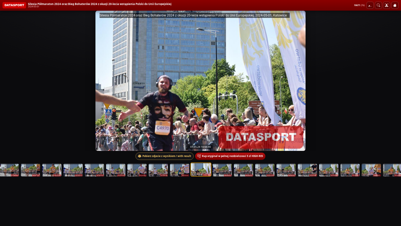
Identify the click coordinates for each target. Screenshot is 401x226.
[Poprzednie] (7, 81)
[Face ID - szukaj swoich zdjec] (378, 5)
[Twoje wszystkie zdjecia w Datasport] (386, 5)
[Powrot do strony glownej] (394, 5)
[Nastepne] (394, 81)
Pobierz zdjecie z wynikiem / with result (166, 156)
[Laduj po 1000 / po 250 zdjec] (370, 5)
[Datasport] (14, 5)
